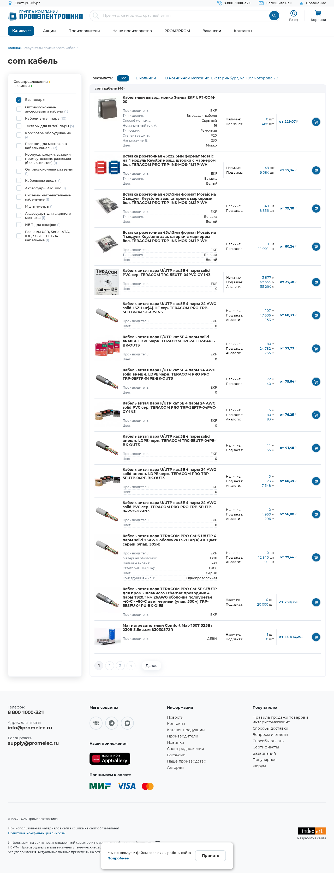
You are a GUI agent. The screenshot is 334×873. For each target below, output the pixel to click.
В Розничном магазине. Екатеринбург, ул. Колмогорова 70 (221, 78)
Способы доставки (270, 728)
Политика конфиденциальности (36, 833)
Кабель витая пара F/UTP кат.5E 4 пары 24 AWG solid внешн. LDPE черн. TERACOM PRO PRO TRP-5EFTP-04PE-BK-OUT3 (169, 374)
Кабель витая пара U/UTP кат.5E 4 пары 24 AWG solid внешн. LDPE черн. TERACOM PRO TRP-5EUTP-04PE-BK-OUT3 (169, 474)
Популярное (265, 760)
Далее (152, 665)
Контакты (176, 724)
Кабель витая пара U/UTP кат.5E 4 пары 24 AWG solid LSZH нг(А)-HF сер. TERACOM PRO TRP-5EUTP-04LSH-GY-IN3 (169, 308)
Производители (182, 736)
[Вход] (293, 13)
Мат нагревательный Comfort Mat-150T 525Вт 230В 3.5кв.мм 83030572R (167, 628)
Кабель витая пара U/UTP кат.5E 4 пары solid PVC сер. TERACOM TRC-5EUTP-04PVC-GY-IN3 (167, 273)
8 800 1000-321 (26, 712)
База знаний (264, 753)
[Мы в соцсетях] (96, 723)
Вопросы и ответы (270, 735)
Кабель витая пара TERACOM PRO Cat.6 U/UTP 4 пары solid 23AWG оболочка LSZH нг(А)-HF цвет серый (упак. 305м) (169, 540)
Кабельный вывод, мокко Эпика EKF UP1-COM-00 (169, 100)
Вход (293, 19)
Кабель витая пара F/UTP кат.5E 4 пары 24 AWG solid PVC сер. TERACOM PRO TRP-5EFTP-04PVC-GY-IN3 (169, 408)
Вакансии (176, 755)
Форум (259, 766)
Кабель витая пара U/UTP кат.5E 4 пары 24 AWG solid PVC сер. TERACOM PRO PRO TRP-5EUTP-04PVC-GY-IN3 (169, 507)
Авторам (175, 768)
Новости (175, 717)
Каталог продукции (186, 730)
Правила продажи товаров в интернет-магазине (281, 720)
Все (123, 78)
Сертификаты (266, 747)
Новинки (175, 743)
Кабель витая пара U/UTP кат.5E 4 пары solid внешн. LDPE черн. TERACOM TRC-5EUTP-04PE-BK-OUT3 (169, 441)
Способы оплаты (268, 741)
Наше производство (186, 761)
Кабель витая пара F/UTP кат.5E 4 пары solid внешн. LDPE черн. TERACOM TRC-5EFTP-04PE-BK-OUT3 (169, 341)
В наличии (146, 78)
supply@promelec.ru (33, 743)
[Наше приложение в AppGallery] (126, 759)
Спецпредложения (185, 749)
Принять (210, 856)
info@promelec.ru (30, 728)
